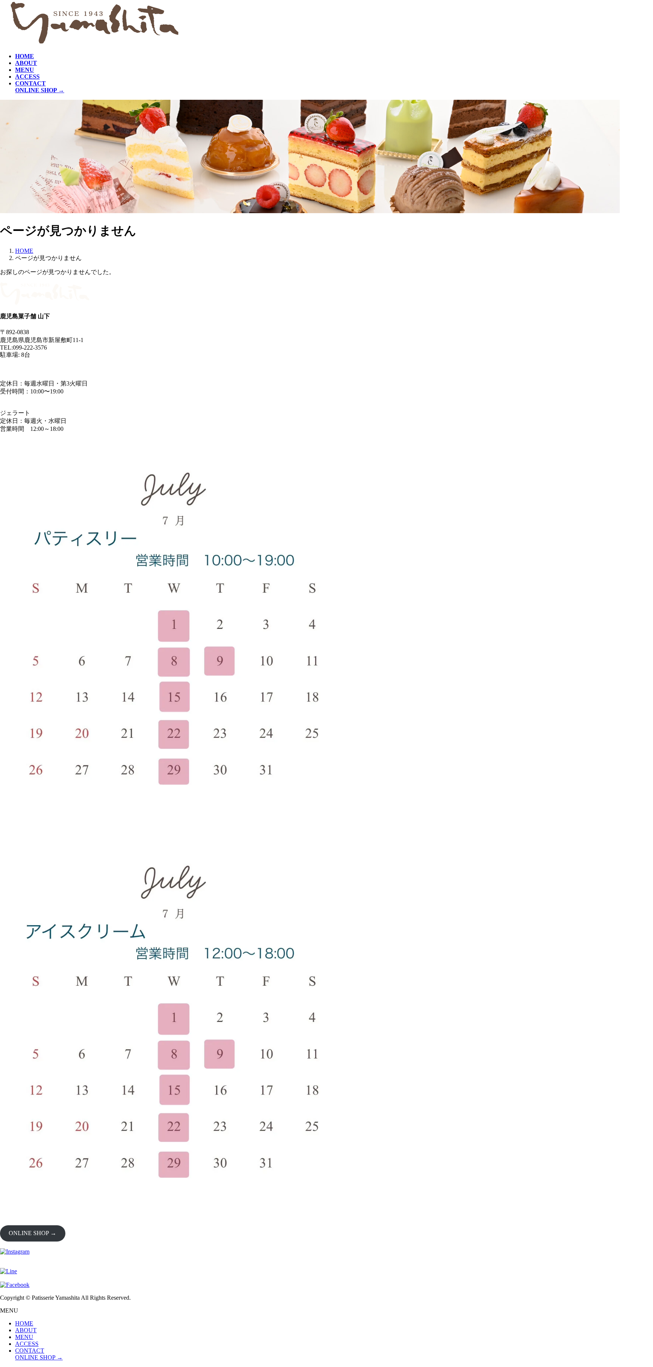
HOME (24, 1323)
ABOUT (26, 1330)
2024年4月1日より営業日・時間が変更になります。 (69, 368)
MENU (24, 1337)
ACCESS (27, 1344)
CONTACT (29, 1350)
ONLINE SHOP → (32, 1233)
